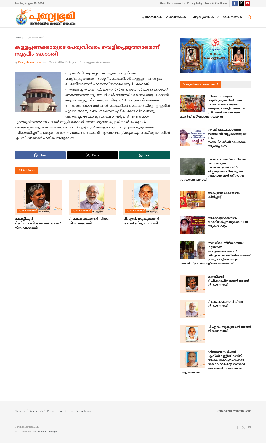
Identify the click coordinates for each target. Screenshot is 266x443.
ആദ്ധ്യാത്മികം (204, 17)
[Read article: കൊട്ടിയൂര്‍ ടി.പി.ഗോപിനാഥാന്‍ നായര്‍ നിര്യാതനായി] (38, 197)
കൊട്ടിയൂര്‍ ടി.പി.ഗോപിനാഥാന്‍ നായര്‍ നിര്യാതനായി (38, 223)
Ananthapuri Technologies (45, 431)
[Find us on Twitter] (241, 3)
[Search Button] (249, 17)
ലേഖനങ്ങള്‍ (232, 17)
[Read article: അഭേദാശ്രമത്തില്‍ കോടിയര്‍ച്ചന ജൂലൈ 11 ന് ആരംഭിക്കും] (192, 225)
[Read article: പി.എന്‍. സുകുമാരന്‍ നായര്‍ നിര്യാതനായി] (146, 197)
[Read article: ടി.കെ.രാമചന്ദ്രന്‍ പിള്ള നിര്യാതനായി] (92, 197)
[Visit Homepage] (47, 17)
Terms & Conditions (216, 3)
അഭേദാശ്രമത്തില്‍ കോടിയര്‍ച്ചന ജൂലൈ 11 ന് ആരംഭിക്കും (228, 222)
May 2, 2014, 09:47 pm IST (65, 62)
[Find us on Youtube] (247, 3)
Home (18, 37)
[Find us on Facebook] (235, 3)
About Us (164, 3)
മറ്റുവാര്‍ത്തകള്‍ (34, 37)
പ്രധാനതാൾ (152, 17)
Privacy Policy (194, 3)
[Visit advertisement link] (215, 55)
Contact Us (178, 3)
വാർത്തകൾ (176, 17)
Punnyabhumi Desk (29, 62)
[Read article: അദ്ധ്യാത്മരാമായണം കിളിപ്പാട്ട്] (192, 200)
